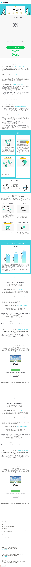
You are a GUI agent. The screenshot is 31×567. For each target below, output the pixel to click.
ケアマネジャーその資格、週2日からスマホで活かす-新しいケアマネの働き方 (14, 121)
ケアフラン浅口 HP (4, 549)
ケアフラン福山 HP (4, 563)
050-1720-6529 (15, 376)
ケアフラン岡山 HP (4, 556)
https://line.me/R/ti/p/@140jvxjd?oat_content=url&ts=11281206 (15, 372)
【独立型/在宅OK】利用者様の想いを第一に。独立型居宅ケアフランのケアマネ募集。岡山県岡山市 (14, 428)
